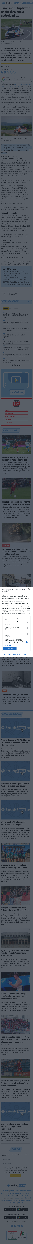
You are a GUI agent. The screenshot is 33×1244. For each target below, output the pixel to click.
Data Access (16, 654)
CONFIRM (10, 648)
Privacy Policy (25, 654)
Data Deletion (7, 654)
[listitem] (16, 618)
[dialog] (16, 622)
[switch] (27, 622)
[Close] (29, 589)
